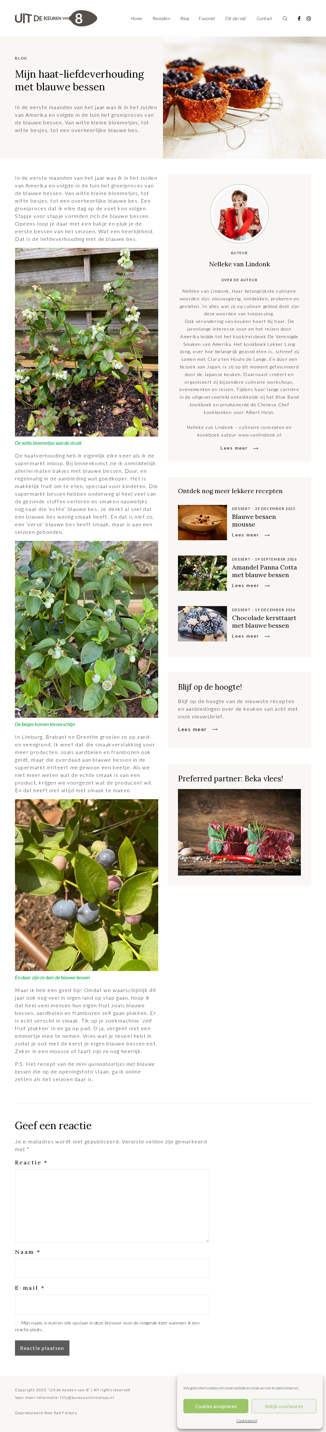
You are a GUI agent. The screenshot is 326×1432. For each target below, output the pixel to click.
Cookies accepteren (216, 1406)
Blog (185, 18)
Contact (264, 18)
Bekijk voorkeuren (284, 1406)
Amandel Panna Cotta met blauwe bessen (264, 571)
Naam (28, 1251)
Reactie (31, 1162)
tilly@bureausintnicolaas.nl (87, 1397)
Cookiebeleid (246, 1420)
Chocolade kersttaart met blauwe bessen (264, 621)
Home (136, 18)
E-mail (30, 1287)
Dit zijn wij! (235, 18)
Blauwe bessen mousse (254, 520)
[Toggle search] (284, 18)
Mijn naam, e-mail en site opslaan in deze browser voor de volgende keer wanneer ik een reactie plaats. (107, 1326)
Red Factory (65, 1412)
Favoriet (207, 18)
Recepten (161, 18)
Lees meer (234, 448)
